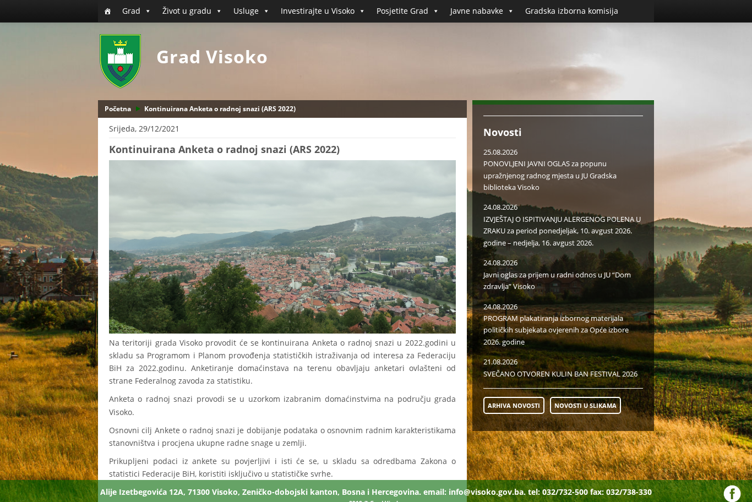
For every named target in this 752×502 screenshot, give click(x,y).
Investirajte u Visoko (318, 11)
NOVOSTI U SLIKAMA (585, 405)
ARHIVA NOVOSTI (514, 405)
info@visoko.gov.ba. (487, 492)
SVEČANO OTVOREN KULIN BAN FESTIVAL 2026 (560, 374)
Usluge (246, 11)
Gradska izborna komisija (571, 11)
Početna (118, 108)
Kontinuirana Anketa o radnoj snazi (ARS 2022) (220, 108)
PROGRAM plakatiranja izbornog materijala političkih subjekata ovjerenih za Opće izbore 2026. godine (556, 330)
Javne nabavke (476, 11)
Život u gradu (186, 11)
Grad (131, 11)
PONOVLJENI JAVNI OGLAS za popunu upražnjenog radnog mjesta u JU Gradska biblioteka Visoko (550, 175)
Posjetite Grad (402, 11)
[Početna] (107, 11)
